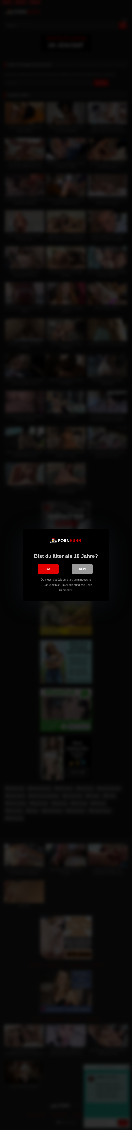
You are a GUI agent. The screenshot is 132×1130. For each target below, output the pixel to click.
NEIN (82, 568)
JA (48, 568)
